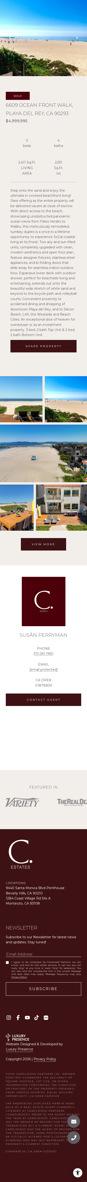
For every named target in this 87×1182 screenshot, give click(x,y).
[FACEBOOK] (18, 1018)
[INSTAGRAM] (9, 1018)
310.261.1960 (43, 654)
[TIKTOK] (36, 1018)
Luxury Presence (19, 1049)
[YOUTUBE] (27, 1018)
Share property (44, 346)
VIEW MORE (43, 544)
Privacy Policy (19, 977)
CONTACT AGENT (44, 699)
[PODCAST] (46, 1018)
